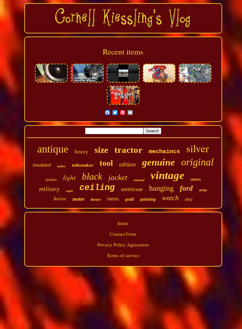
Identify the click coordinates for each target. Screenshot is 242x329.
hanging (161, 188)
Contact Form (123, 234)
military (49, 188)
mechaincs (164, 151)
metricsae (132, 189)
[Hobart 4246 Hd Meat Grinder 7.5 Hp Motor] (51, 81)
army (203, 190)
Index (123, 223)
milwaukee (82, 165)
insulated (42, 165)
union (196, 179)
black (92, 176)
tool (106, 163)
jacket (117, 177)
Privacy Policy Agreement (123, 244)
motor (78, 199)
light (69, 177)
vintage (167, 175)
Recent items (123, 51)
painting (148, 199)
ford (186, 188)
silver (197, 148)
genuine (158, 162)
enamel (139, 180)
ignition (51, 179)
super (69, 191)
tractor (128, 150)
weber (61, 166)
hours (96, 199)
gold (129, 199)
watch (170, 198)
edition (127, 164)
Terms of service (123, 255)
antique (52, 149)
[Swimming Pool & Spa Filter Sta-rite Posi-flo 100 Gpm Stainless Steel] (87, 81)
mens (113, 199)
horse (60, 198)
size (101, 150)
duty (189, 199)
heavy (81, 152)
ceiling (97, 188)
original (197, 162)
